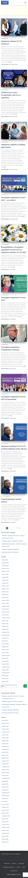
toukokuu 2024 (5, 585)
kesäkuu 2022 (5, 626)
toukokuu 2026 (5, 562)
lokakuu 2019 (5, 678)
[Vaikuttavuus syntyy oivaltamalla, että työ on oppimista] (14, 78)
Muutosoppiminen (5, 496)
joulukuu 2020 (5, 652)
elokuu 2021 (5, 641)
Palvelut (14, 863)
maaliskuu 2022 (5, 632)
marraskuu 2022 (6, 617)
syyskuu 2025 (5, 574)
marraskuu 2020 (6, 655)
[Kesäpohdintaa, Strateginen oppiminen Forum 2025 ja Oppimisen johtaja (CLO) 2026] (14, 233)
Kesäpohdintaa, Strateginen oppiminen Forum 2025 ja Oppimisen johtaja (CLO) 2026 (13, 249)
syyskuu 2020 (5, 661)
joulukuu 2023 (5, 591)
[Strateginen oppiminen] (5, 2)
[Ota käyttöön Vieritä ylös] (25, 875)
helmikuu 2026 (5, 568)
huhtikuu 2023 (5, 603)
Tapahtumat (7, 863)
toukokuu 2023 (5, 600)
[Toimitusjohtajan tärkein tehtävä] (14, 485)
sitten (13, 64)
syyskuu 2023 (5, 594)
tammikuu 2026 (5, 571)
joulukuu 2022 (5, 614)
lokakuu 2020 (5, 658)
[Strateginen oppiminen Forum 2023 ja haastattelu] (14, 382)
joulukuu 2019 (5, 675)
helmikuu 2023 (5, 609)
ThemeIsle (18, 874)
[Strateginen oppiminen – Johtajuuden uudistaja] (14, 333)
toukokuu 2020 (5, 664)
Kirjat (18, 867)
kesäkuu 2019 (5, 681)
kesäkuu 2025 (5, 577)
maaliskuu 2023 (5, 606)
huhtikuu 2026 (5, 565)
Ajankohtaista (4, 38)
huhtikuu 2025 (5, 580)
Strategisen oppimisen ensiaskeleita (10, 549)
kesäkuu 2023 (5, 597)
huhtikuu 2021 (5, 646)
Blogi (23, 867)
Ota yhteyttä (14, 870)
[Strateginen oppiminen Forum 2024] (14, 283)
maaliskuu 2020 (5, 667)
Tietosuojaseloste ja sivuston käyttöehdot (10, 853)
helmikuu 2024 (5, 588)
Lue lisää (9, 62)
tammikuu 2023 (5, 612)
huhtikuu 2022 (5, 629)
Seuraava (18, 528)
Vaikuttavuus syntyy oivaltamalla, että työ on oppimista (11, 95)
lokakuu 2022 (5, 620)
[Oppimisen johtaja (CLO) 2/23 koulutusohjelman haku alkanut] (14, 432)
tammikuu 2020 (5, 672)
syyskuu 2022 (5, 623)
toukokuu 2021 (5, 643)
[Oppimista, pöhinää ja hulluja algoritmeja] (14, 130)
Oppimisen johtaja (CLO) (9, 867)
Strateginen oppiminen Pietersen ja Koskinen (12, 541)
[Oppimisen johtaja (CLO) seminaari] (14, 27)
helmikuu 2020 (5, 669)
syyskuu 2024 (5, 583)
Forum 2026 (21, 863)
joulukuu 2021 (5, 638)
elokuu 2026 (5, 559)
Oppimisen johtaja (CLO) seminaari (10, 552)
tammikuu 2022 (5, 635)
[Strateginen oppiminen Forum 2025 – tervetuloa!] (14, 183)
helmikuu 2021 (5, 649)
